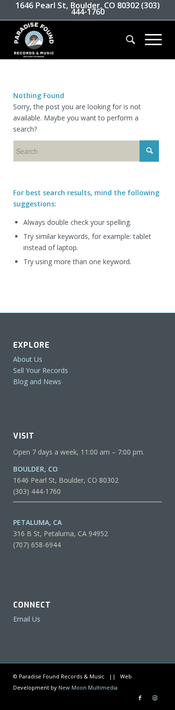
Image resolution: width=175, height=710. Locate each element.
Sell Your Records (40, 370)
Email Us (26, 619)
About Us (27, 359)
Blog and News (37, 381)
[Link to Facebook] (140, 698)
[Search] (125, 39)
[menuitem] (125, 39)
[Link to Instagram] (154, 698)
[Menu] (148, 39)
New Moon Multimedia (88, 687)
